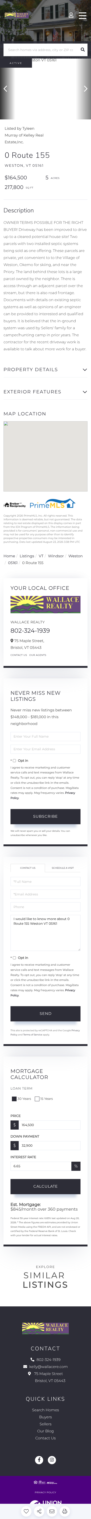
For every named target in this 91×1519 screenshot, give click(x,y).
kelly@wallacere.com (48, 1367)
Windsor (56, 556)
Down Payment (24, 1136)
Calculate (45, 1186)
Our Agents (37, 655)
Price (15, 1116)
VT (41, 556)
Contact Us (18, 655)
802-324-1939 (30, 630)
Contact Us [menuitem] (45, 1438)
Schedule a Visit (63, 867)
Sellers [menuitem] (45, 1424)
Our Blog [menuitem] (45, 1431)
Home (9, 556)
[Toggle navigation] (82, 16)
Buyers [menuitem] (45, 1417)
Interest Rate (23, 1157)
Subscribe (45, 816)
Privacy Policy (45, 1492)
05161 (13, 563)
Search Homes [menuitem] (45, 1410)
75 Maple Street (49, 1377)
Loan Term (21, 1088)
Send (46, 1013)
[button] (83, 50)
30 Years (24, 1099)
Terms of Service (32, 1034)
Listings (27, 556)
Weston (75, 556)
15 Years (46, 1099)
